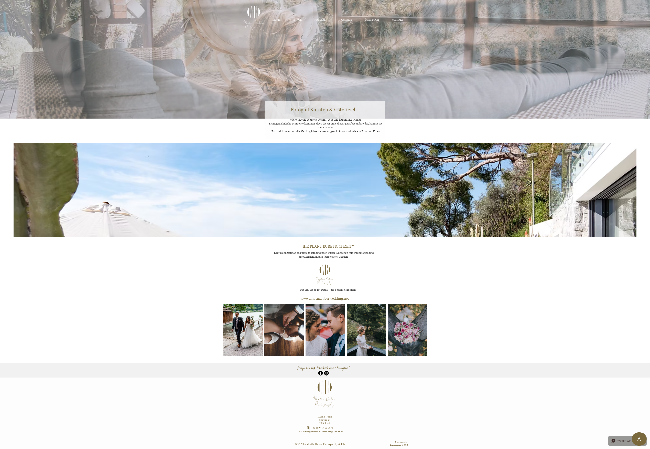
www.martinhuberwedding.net (324, 298)
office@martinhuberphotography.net (323, 431)
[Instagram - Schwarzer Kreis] (326, 373)
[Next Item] (422, 330)
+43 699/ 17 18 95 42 (322, 427)
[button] (325, 59)
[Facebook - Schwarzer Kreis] (320, 373)
